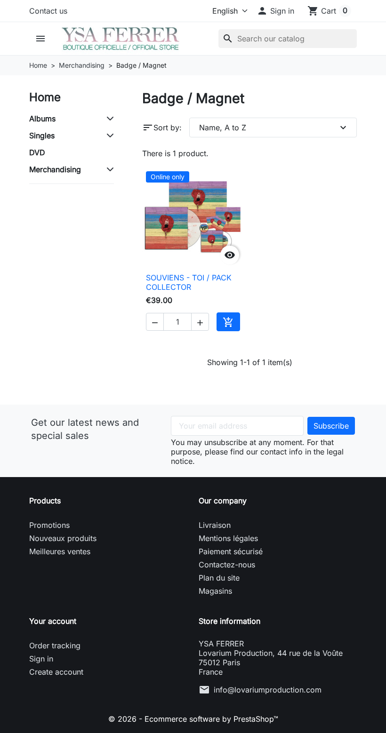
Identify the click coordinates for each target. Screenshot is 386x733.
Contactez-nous (227, 564)
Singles (42, 135)
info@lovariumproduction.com (268, 689)
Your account (52, 621)
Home (45, 97)
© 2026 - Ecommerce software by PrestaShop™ (193, 719)
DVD (37, 152)
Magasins (215, 591)
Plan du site (219, 577)
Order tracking (54, 645)
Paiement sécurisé (231, 551)
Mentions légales (228, 538)
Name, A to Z (274, 127)
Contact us (48, 11)
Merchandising (55, 169)
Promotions (49, 525)
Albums (42, 118)
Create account (56, 672)
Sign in (41, 658)
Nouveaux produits (62, 538)
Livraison (215, 525)
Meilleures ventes (59, 551)
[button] (275, 10)
